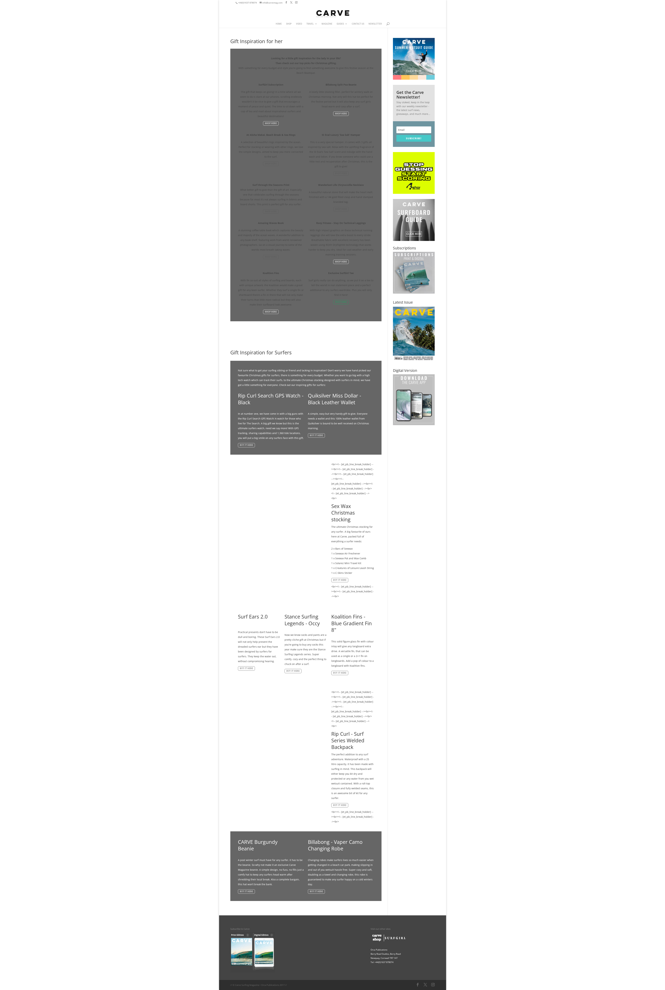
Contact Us (358, 24)
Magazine (327, 24)
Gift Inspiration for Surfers (261, 352)
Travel (310, 24)
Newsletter (375, 24)
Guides (340, 24)
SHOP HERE (271, 123)
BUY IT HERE (246, 445)
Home (279, 24)
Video (299, 24)
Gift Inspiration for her (256, 41)
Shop (289, 24)
